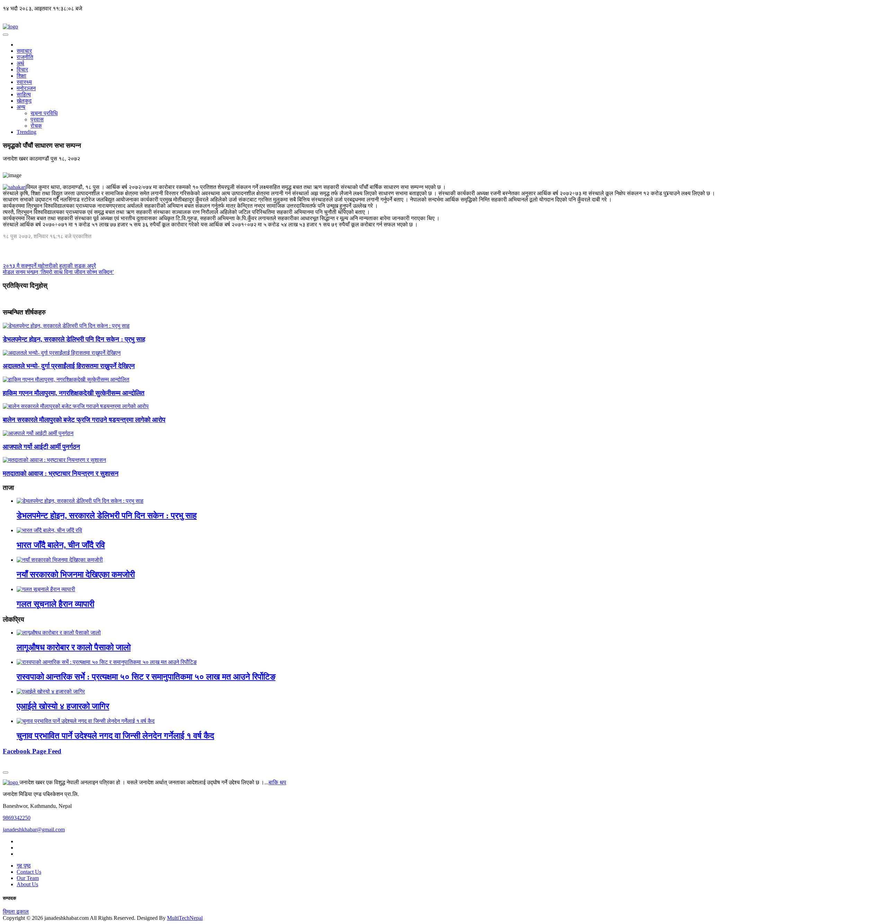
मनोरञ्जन (26, 88)
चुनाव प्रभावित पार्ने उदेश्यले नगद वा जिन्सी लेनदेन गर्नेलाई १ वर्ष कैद (115, 735)
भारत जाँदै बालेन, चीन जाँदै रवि (61, 545)
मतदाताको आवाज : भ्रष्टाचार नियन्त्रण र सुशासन (60, 473)
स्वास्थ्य (24, 82)
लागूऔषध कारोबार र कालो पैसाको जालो (74, 647)
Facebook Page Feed (32, 751)
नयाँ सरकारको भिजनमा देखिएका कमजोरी (76, 574)
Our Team (28, 878)
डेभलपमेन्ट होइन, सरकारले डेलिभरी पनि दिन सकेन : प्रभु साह (74, 339)
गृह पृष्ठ (24, 866)
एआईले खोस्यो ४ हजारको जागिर (63, 706)
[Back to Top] (5, 772)
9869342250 (16, 818)
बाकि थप (277, 782)
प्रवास (37, 119)
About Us (27, 884)
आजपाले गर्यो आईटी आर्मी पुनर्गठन (41, 446)
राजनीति (25, 57)
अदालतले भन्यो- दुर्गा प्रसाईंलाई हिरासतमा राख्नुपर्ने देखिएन (69, 366)
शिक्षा (21, 76)
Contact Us (29, 872)
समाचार (24, 51)
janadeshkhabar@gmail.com (34, 829)
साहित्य (24, 94)
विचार (22, 69)
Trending (26, 132)
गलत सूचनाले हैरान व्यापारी (55, 603)
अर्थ (20, 63)
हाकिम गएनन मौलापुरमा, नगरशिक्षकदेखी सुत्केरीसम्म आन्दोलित (73, 393)
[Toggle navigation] (5, 35)
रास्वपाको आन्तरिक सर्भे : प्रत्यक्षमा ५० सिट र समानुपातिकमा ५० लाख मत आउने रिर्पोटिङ (146, 676)
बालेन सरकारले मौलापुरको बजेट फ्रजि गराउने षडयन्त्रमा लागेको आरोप (84, 419)
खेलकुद (24, 101)
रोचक (36, 126)
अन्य (21, 107)
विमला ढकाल (16, 912)
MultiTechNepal (185, 918)
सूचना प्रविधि (44, 113)
